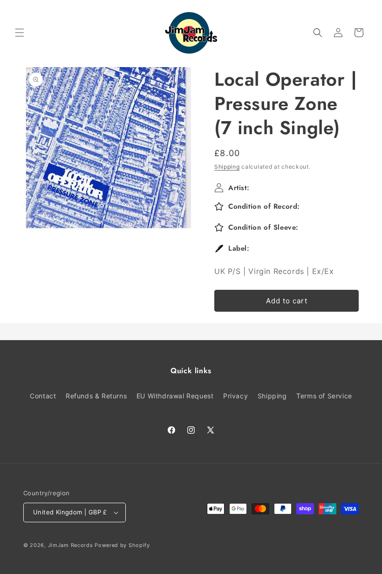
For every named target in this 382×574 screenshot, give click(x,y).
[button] (19, 32)
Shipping (227, 166)
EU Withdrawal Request (175, 396)
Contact (43, 396)
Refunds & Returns (96, 396)
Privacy (235, 396)
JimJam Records (70, 545)
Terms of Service (324, 396)
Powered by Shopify (122, 545)
